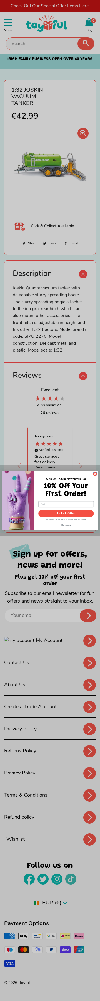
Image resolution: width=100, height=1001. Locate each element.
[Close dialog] (95, 474)
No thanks (66, 524)
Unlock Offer (66, 513)
